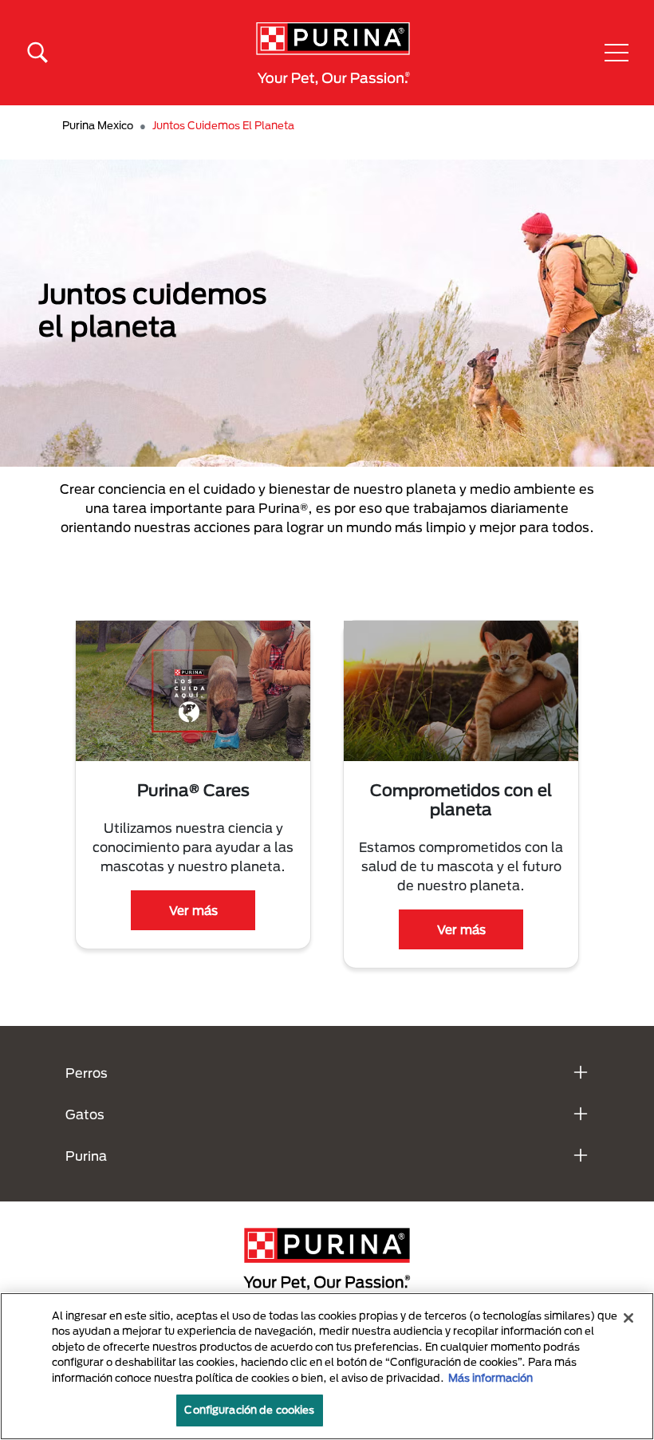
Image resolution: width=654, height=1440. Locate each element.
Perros (86, 1072)
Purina (86, 1155)
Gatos (84, 1114)
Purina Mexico (97, 125)
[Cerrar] (628, 1317)
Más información (490, 1377)
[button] (616, 52)
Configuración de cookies (249, 1409)
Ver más (193, 910)
